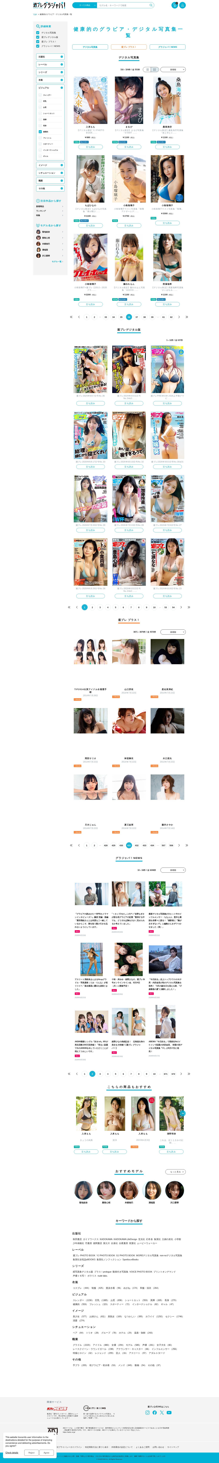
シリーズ (43, 72)
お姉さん (98, 1316)
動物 (141, 1365)
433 (144, 845)
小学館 (177, 1239)
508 (171, 845)
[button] (182, 1113)
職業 (41, 180)
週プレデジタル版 (49, 37)
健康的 (45, 132)
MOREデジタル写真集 (147, 1255)
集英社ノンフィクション (109, 1259)
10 (154, 607)
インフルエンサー (165, 1349)
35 (121, 317)
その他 (42, 188)
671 (165, 1074)
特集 (38, 215)
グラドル (82, 1345)
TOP (35, 15)
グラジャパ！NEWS (50, 46)
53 (165, 607)
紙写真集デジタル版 (83, 1271)
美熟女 (115, 1316)
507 (163, 845)
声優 (149, 1345)
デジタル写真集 (48, 32)
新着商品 (40, 206)
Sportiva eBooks (130, 1259)
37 (137, 317)
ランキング (41, 211)
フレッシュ (47, 138)
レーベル (43, 64)
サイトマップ (173, 1447)
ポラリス (91, 1275)
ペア (79, 1332)
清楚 (79, 1320)
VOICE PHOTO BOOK (140, 1271)
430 (121, 845)
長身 (44, 125)
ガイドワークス (91, 1239)
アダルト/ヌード (157, 1353)
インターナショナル (50, 150)
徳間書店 (97, 1243)
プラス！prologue (102, 1271)
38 (144, 317)
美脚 (44, 119)
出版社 (42, 56)
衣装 (41, 80)
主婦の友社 (167, 1239)
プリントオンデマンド (164, 1271)
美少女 (80, 1316)
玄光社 (141, 1239)
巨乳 (44, 101)
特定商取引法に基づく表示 (96, 1447)
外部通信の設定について (122, 1447)
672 (173, 1074)
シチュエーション (47, 173)
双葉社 (132, 1243)
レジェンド (105, 1353)
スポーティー (48, 144)
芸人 (122, 1353)
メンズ (125, 1365)
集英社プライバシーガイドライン (67, 1447)
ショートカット (49, 113)
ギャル (45, 156)
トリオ (93, 1332)
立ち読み (90, 147)
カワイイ (154, 1316)
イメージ (43, 165)
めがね (131, 1288)
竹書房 (88, 1243)
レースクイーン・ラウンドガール (94, 1349)
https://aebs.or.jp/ (69, 1432)
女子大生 (165, 1345)
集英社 (157, 1239)
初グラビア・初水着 (103, 1365)
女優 (118, 1345)
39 (152, 317)
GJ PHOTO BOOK (125, 1255)
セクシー (174, 1316)
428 (106, 845)
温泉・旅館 (144, 1332)
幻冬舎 (149, 1239)
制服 (98, 1288)
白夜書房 (123, 1243)
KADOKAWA (106, 1239)
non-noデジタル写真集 (171, 1255)
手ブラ (80, 1365)
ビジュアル (44, 88)
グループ (109, 1332)
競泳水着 (114, 1288)
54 (173, 607)
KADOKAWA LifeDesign (125, 1239)
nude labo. (103, 1275)
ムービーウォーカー (147, 1243)
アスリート (138, 1353)
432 (137, 845)
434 (152, 845)
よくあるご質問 (142, 1447)
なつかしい (134, 1316)
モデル (133, 1345)
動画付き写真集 (120, 1271)
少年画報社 (78, 1243)
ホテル (126, 1332)
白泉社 (114, 1243)
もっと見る (175, 1172)
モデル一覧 (57, 261)
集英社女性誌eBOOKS (84, 1259)
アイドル (101, 1345)
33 (106, 317)
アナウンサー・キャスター (133, 1349)
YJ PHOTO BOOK (106, 1255)
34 (113, 317)
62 (171, 317)
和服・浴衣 (150, 1288)
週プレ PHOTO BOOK (84, 1255)
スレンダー (47, 95)
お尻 (44, 107)
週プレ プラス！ (49, 41)
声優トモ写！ (79, 1275)
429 (113, 845)
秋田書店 (77, 1239)
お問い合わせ (158, 1447)
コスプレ (81, 1288)
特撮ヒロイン (83, 1353)
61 (163, 317)
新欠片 (106, 1243)
